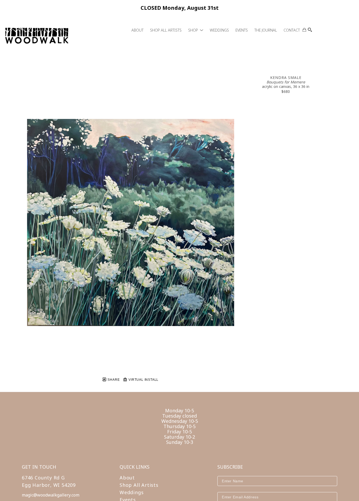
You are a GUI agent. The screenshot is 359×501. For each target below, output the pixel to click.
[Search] (310, 30)
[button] (195, 30)
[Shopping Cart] (304, 30)
